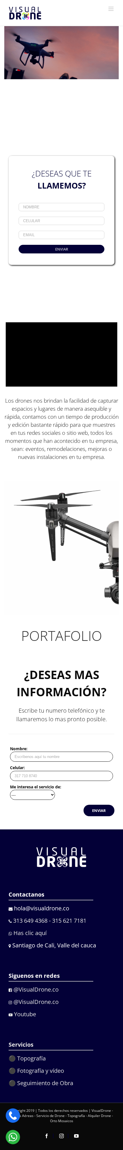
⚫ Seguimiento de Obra (41, 1083)
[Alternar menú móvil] (111, 9)
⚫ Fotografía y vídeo (36, 1071)
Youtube (24, 1014)
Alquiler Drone (99, 1115)
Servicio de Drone (51, 1115)
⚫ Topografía (27, 1058)
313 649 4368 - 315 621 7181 (49, 920)
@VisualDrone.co (35, 989)
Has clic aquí (29, 933)
